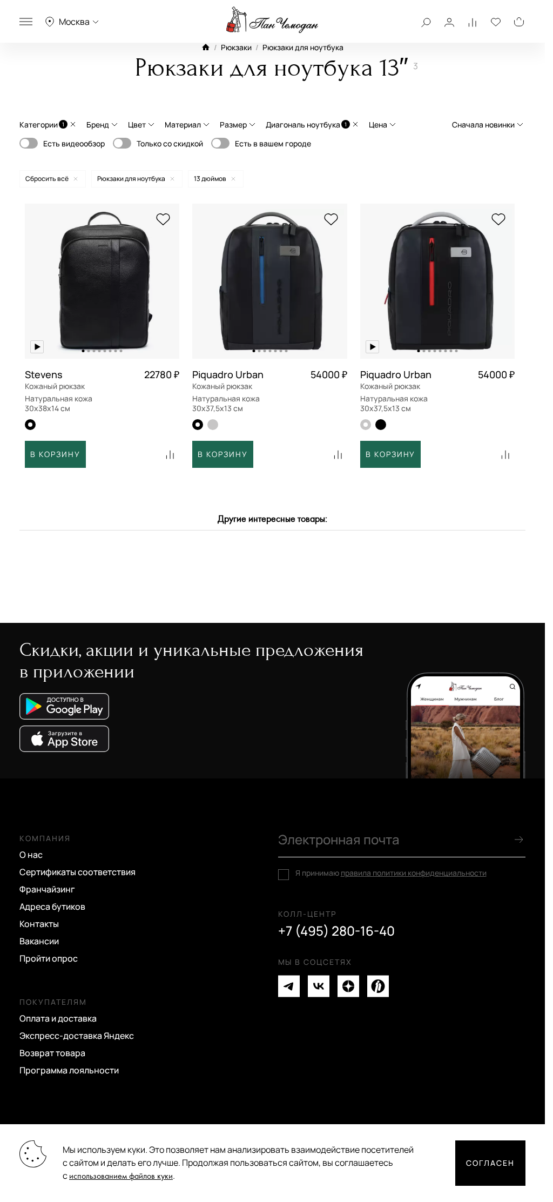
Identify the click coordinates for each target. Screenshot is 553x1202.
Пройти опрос (48, 958)
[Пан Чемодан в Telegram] (289, 986)
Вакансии (39, 941)
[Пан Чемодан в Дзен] (348, 986)
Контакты (39, 924)
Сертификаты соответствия (77, 872)
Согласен (490, 1163)
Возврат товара (52, 1053)
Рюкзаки (236, 47)
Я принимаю (391, 873)
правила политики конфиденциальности (414, 873)
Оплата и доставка (58, 1018)
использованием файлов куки (121, 1176)
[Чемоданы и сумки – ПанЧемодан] (272, 19)
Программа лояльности (69, 1070)
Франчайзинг (47, 889)
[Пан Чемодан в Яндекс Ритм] (378, 986)
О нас (31, 855)
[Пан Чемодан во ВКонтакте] (318, 986)
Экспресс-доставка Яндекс (76, 1036)
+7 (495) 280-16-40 (336, 930)
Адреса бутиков (52, 906)
